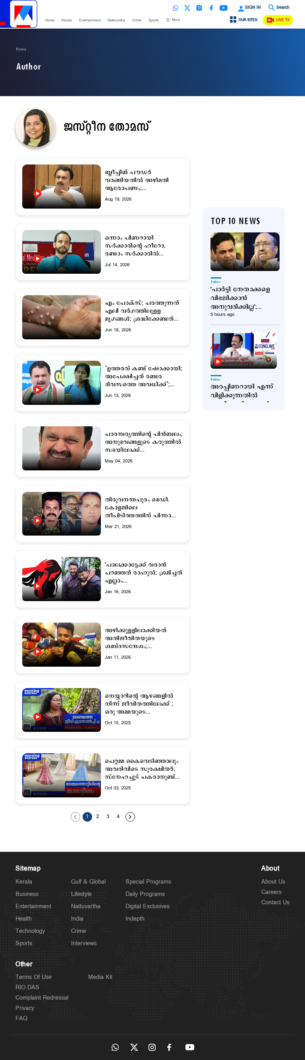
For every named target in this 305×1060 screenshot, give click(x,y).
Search (283, 7)
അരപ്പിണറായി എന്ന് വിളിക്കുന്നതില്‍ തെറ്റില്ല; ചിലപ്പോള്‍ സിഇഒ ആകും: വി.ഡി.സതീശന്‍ (241, 396)
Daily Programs (145, 894)
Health (23, 919)
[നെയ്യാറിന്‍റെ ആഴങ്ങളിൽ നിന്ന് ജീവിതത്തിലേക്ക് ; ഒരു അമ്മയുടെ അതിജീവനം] (61, 717)
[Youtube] (224, 8)
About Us (273, 882)
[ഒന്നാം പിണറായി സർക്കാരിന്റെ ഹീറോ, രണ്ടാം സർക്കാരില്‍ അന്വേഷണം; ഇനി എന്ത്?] (61, 258)
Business (27, 894)
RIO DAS (27, 987)
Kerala (67, 20)
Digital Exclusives (147, 906)
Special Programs (148, 882)
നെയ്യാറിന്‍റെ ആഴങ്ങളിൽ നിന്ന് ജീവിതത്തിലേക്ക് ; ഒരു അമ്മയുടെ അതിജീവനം (139, 704)
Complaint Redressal (41, 998)
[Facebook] (211, 8)
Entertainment (89, 20)
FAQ (21, 1018)
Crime (136, 20)
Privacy (24, 1008)
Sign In (253, 7)
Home (49, 20)
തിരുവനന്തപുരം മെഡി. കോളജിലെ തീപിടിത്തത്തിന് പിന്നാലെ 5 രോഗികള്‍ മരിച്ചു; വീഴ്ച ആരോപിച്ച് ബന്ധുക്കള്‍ (142, 508)
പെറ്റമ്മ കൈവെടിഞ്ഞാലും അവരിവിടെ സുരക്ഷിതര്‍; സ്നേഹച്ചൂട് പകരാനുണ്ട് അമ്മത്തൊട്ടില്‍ (141, 769)
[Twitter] (187, 8)
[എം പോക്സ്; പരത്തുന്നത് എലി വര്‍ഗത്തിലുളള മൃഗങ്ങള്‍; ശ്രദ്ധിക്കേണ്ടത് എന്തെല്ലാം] (61, 317)
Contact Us (275, 902)
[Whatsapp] (175, 8)
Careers (271, 892)
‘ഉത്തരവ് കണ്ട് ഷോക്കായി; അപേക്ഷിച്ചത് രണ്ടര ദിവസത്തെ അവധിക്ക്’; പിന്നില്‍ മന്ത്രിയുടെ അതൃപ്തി (143, 377)
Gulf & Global (88, 882)
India (77, 919)
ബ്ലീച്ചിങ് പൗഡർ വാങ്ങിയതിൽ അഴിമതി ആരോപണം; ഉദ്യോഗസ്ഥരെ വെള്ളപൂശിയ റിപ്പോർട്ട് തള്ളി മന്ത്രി (137, 180)
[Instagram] (199, 8)
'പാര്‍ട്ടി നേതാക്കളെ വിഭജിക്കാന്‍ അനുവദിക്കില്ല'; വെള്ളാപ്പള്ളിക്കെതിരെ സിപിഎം (245, 298)
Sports (153, 20)
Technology (30, 931)
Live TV (283, 20)
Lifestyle (81, 894)
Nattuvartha (116, 20)
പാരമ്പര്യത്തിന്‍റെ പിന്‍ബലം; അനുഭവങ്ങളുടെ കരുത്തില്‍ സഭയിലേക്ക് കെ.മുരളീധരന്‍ (144, 442)
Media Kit (100, 977)
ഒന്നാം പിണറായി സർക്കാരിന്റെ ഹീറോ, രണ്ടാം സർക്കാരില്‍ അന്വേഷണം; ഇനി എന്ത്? (141, 246)
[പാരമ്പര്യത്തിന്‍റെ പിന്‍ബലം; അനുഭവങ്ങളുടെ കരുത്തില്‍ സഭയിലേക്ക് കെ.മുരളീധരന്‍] (61, 448)
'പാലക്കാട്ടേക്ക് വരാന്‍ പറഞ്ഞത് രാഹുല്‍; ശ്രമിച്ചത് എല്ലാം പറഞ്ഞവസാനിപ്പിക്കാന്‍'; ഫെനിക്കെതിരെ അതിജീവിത (143, 573)
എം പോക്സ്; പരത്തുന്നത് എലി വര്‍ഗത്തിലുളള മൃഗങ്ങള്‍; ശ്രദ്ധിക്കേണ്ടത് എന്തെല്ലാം (142, 311)
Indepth (135, 919)
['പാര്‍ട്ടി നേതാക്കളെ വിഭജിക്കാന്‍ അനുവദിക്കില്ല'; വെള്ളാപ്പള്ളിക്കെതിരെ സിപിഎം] (245, 251)
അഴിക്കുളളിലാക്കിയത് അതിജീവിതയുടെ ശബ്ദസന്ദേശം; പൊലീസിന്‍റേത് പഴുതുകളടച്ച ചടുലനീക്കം (141, 638)
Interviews (84, 943)
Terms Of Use (33, 977)
